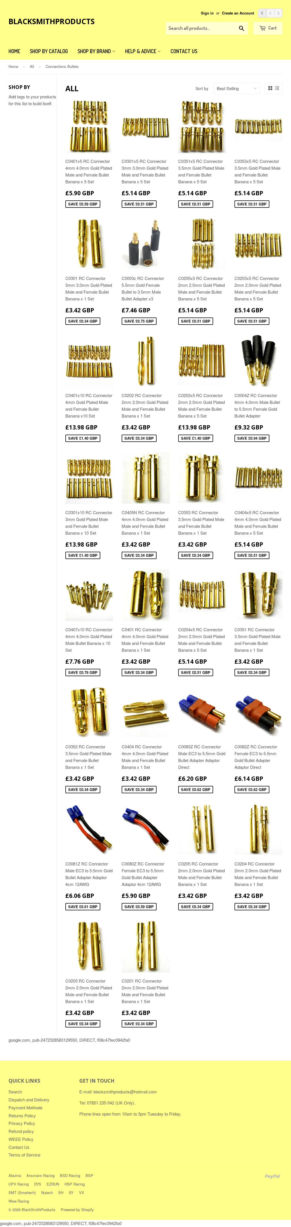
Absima (15, 1175)
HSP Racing (75, 1184)
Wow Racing (19, 1201)
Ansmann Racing (40, 1175)
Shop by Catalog (49, 51)
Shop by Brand (95, 51)
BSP (89, 1175)
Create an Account (238, 13)
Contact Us (184, 51)
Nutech (47, 1192)
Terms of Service (24, 1155)
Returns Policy (22, 1115)
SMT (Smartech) (22, 1192)
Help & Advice (141, 51)
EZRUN (53, 1184)
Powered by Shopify (77, 1209)
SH (60, 1192)
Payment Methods (26, 1107)
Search (15, 1092)
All (32, 66)
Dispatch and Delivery (29, 1100)
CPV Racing (19, 1184)
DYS (37, 1184)
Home (14, 51)
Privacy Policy (22, 1123)
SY (71, 1192)
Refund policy (21, 1131)
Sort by (202, 88)
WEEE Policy (21, 1139)
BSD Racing (70, 1175)
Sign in (207, 13)
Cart (272, 28)
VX (81, 1192)
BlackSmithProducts (52, 21)
